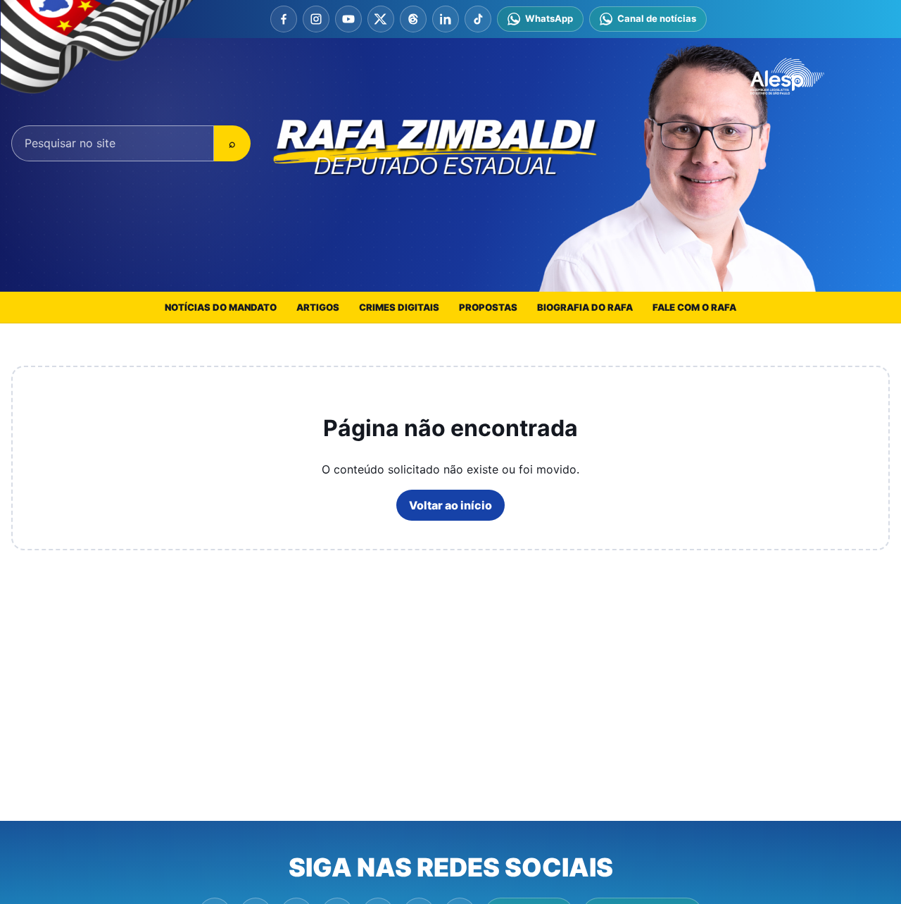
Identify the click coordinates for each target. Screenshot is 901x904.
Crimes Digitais (399, 307)
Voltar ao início (450, 505)
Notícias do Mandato (221, 307)
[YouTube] (348, 19)
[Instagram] (316, 19)
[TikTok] (478, 19)
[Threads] (413, 19)
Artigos (317, 307)
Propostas (488, 307)
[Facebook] (283, 19)
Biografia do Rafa (585, 307)
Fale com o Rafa (694, 307)
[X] (380, 19)
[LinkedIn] (445, 19)
